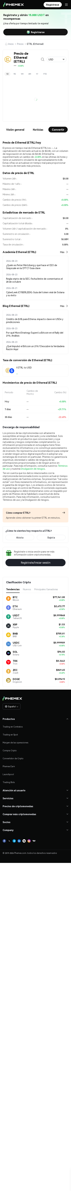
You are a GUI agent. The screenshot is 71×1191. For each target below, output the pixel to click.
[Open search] (42, 59)
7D (15, 74)
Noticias (38, 129)
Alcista (19, 646)
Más (62, 252)
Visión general (15, 129)
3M (29, 74)
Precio (20, 43)
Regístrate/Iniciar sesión (35, 671)
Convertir (58, 129)
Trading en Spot (10, 843)
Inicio (11, 43)
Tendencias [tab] (13, 697)
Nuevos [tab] (27, 697)
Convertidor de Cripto (13, 867)
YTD (45, 74)
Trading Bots (9, 891)
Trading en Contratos (13, 835)
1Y (37, 74)
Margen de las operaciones (15, 851)
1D (7, 74)
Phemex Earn (9, 875)
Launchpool (8, 883)
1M (22, 74)
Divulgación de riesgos (33, 577)
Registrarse (38, 32)
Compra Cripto (10, 859)
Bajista (51, 646)
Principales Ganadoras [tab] (46, 697)
